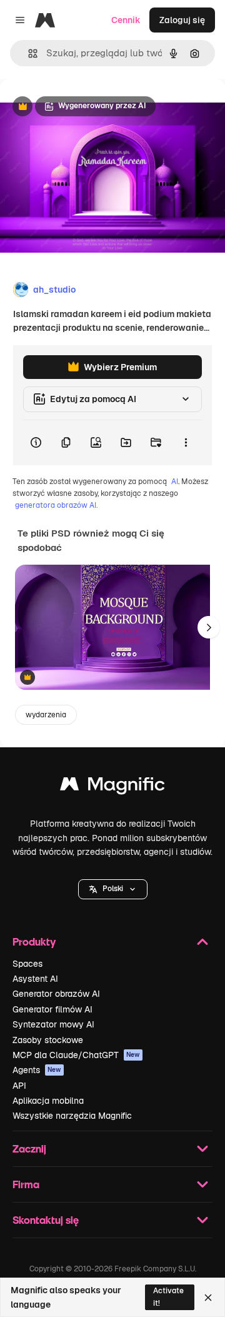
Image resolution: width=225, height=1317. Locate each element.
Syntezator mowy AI (53, 1024)
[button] (113, 889)
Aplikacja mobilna (48, 1100)
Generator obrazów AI (56, 993)
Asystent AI (35, 978)
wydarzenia (46, 715)
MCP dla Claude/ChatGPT (76, 1055)
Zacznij (29, 1148)
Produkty (34, 941)
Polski (112, 889)
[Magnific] (112, 787)
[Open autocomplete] (28, 53)
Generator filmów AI (52, 1009)
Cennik (126, 20)
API (19, 1085)
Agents (36, 1070)
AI (174, 482)
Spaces (27, 963)
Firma (25, 1184)
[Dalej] (209, 627)
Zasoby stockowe (47, 1040)
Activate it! (168, 1297)
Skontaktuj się (45, 1219)
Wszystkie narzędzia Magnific (72, 1115)
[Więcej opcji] (185, 442)
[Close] (208, 1297)
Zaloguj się (182, 20)
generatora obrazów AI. (56, 505)
